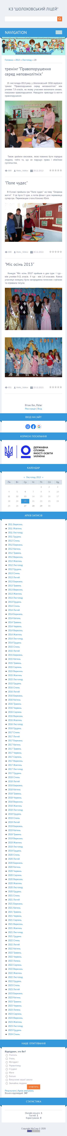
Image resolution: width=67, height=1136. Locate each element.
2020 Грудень (14, 891)
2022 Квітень (14, 948)
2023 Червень (15, 1006)
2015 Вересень (15, 671)
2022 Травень (14, 952)
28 (33, 506)
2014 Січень (14, 606)
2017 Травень (14, 749)
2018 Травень (14, 793)
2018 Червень (15, 797)
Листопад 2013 (33, 477)
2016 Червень (15, 708)
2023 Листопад (15, 1026)
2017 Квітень (14, 744)
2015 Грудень (14, 683)
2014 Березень (15, 614)
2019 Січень (14, 818)
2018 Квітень (14, 789)
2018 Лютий (14, 781)
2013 (17, 60)
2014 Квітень (14, 618)
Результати (10, 1091)
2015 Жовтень (15, 675)
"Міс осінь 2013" (19, 264)
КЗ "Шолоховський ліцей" (33, 9)
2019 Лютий (14, 822)
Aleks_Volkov (22, 171)
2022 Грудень (14, 981)
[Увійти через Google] (39, 426)
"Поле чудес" (16, 182)
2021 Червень (15, 916)
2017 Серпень (15, 757)
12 (17, 496)
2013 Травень (14, 585)
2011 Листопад (15, 532)
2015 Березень (15, 655)
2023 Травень (14, 1001)
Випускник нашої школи (20, 1079)
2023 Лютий (14, 989)
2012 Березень (15, 545)
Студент (13, 1069)
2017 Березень (15, 740)
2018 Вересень (15, 802)
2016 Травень (14, 704)
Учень (12, 1058)
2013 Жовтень (15, 594)
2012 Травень (14, 553)
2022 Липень (14, 961)
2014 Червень (15, 626)
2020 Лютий (14, 859)
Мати (11, 1072)
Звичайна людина (18, 1083)
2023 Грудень (14, 1030)
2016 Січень (14, 687)
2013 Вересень (15, 589)
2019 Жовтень (15, 842)
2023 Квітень (14, 997)
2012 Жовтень (15, 561)
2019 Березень (15, 826)
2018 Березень (15, 785)
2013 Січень (14, 573)
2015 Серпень (15, 667)
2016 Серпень (15, 712)
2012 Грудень (14, 569)
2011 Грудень (14, 536)
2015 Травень (14, 663)
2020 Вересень (15, 879)
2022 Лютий (14, 944)
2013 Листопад (15, 598)
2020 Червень (15, 871)
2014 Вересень (15, 630)
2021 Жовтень (15, 928)
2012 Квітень (14, 549)
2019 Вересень (15, 838)
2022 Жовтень (15, 973)
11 (9, 496)
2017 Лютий (14, 736)
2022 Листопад (15, 977)
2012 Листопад (15, 565)
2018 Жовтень (15, 806)
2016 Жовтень (15, 720)
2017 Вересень (15, 761)
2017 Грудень (14, 773)
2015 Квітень (14, 659)
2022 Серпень (15, 965)
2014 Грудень (14, 642)
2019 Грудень (14, 851)
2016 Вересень (15, 716)
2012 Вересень (15, 557)
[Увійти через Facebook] (33, 426)
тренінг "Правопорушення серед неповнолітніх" (28, 71)
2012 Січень (14, 541)
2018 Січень (14, 777)
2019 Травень (14, 834)
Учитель (13, 1055)
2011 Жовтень (15, 528)
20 (25, 501)
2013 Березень (15, 581)
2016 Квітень (14, 700)
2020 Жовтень (15, 883)
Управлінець (15, 1065)
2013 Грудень (14, 602)
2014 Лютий (14, 610)
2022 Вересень (15, 969)
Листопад (27, 60)
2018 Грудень (14, 814)
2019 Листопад (15, 846)
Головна (9, 60)
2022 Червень (15, 957)
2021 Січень (14, 895)
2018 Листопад (15, 810)
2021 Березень (15, 904)
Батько (12, 1076)
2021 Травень (14, 912)
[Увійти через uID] (27, 426)
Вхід (40, 409)
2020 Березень (15, 863)
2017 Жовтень (15, 765)
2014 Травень (14, 622)
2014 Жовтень (15, 634)
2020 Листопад (15, 887)
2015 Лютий (14, 651)
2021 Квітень (14, 908)
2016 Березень (15, 696)
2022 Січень (14, 940)
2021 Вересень (15, 924)
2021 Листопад (15, 932)
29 (41, 506)
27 (25, 506)
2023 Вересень (15, 1018)
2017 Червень (15, 753)
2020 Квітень (14, 867)
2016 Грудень (14, 728)
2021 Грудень (14, 936)
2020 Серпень (15, 875)
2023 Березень (15, 993)
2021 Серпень (15, 920)
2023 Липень (14, 1010)
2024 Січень (14, 1034)
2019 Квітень (14, 830)
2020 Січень (14, 855)
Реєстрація (30, 409)
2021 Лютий (14, 899)
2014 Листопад (15, 638)
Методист (14, 1062)
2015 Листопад (15, 679)
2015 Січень (14, 647)
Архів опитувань (26, 1091)
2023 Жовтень (15, 1022)
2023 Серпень (15, 1014)
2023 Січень (14, 985)
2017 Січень (14, 732)
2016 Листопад (15, 724)
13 (25, 496)
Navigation (16, 32)
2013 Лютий (14, 577)
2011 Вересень (15, 524)
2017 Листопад (15, 769)
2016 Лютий (14, 691)
